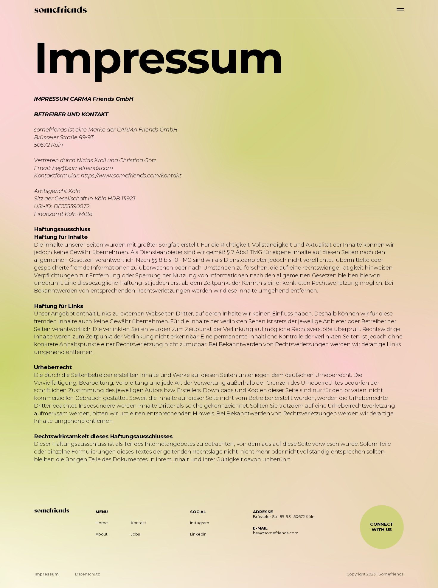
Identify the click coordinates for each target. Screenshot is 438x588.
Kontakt (138, 523)
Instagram (199, 523)
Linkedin (198, 534)
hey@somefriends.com (275, 533)
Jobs (135, 534)
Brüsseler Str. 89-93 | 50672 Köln (283, 516)
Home (102, 523)
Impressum (47, 574)
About (102, 534)
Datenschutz (87, 574)
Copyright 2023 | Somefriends (375, 574)
